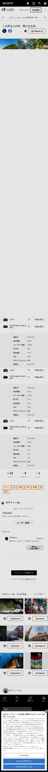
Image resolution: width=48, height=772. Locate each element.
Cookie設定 (24, 755)
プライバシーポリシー (30, 748)
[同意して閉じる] (46, 711)
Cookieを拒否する (24, 761)
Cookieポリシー (24, 746)
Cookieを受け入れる (24, 767)
